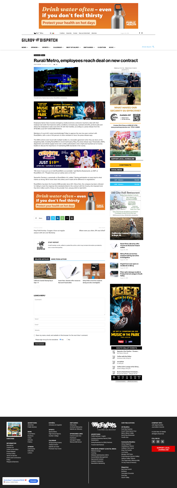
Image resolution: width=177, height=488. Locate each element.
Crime (29, 438)
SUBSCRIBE (10, 438)
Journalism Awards (158, 427)
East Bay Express (126, 429)
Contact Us (10, 447)
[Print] (72, 218)
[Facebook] (139, 33)
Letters (30, 453)
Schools (30, 440)
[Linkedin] (58, 218)
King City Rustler (126, 450)
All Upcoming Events (55, 442)
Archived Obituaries (76, 427)
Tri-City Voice (125, 462)
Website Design (96, 451)
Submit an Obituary (76, 429)
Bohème (124, 471)
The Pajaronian (126, 460)
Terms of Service (12, 455)
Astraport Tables (75, 440)
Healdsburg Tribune (127, 446)
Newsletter (10, 445)
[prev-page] (35, 286)
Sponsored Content (97, 459)
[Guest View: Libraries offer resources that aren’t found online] (69, 271)
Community (37, 55)
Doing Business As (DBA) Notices (101, 442)
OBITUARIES (74, 423)
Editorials (31, 451)
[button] (148, 47)
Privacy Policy (11, 453)
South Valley (125, 477)
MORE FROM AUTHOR (59, 259)
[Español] (53, 33)
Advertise (31, 425)
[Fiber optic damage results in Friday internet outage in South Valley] (114, 274)
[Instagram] (142, 33)
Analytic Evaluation (97, 461)
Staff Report (37, 64)
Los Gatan (124, 452)
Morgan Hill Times (127, 454)
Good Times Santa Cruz (128, 431)
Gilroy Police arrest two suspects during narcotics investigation (129, 255)
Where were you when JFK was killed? (92, 231)
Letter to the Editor (12, 449)
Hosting (93, 453)
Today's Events (53, 444)
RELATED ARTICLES (42, 259)
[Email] (67, 218)
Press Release (11, 451)
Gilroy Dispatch (126, 444)
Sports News (53, 432)
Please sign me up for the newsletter (46, 339)
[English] (51, 33)
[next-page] (38, 286)
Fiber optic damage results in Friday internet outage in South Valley (131, 274)
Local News (31, 434)
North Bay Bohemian (128, 435)
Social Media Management (99, 457)
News (43, 55)
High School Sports (55, 434)
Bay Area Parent (126, 469)
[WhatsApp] (62, 218)
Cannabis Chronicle (127, 473)
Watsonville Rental (76, 442)
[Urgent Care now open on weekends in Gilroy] (114, 266)
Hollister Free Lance (127, 448)
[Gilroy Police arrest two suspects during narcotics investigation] (94, 271)
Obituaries (73, 425)
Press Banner (125, 456)
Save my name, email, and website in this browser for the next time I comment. (62, 335)
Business (30, 436)
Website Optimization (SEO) (100, 455)
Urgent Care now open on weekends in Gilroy (129, 265)
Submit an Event (54, 446)
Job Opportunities (157, 425)
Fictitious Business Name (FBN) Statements (101, 439)
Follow (136, 180)
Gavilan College (53, 436)
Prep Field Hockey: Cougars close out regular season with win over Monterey (49, 232)
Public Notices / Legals (98, 436)
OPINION (30, 446)
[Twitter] (53, 218)
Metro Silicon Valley (127, 433)
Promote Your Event (55, 449)
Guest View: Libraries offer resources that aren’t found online (130, 245)
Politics (30, 442)
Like (138, 175)
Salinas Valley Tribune (128, 458)
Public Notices (32, 427)
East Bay (124, 475)
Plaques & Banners (13, 462)
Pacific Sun (124, 437)
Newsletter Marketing (98, 463)
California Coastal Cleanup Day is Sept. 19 (126, 234)
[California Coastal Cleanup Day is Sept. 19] (45, 271)
